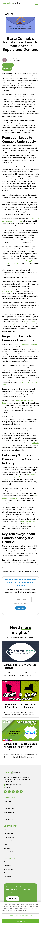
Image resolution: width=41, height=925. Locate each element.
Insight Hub (7, 805)
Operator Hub (8, 816)
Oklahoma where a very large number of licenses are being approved (19, 476)
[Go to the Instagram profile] (17, 791)
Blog (5, 862)
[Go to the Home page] (19, 773)
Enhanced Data (9, 841)
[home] (11, 4)
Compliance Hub (9, 809)
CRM (5, 844)
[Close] (38, 905)
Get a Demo (13, 898)
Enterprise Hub (9, 812)
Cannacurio (7, 866)
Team (6, 873)
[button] (36, 3)
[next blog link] (20, 659)
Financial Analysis (9, 852)
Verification (7, 848)
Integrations (8, 830)
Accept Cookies (21, 921)
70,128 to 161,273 (9, 291)
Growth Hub (8, 801)
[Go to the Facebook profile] (5, 791)
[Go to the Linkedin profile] (13, 791)
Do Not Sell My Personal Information (20, 915)
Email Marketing (9, 837)
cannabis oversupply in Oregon (25, 344)
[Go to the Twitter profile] (9, 791)
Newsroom (7, 877)
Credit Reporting (9, 833)
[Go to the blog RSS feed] (21, 791)
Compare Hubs (8, 820)
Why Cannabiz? (9, 869)
